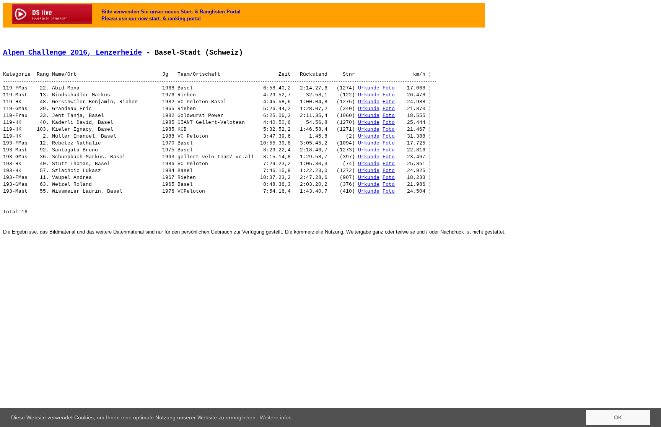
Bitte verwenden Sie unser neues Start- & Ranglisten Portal (171, 12)
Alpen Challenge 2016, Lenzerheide (72, 53)
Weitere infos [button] (275, 417)
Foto (389, 88)
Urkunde (368, 88)
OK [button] (618, 417)
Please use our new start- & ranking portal (151, 18)
